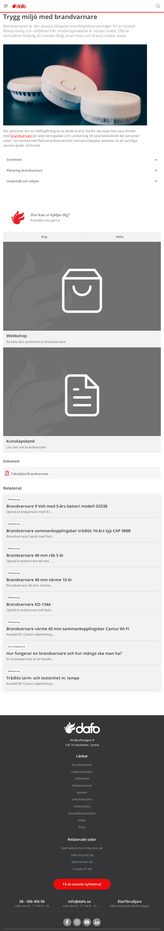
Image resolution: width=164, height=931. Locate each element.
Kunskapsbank (82, 765)
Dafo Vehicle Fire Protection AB (82, 848)
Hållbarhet (82, 778)
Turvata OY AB (82, 869)
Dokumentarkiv (82, 799)
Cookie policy (82, 806)
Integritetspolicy (82, 772)
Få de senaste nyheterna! (82, 884)
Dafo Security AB (82, 855)
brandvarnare (21, 136)
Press (82, 827)
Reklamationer (82, 785)
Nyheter (82, 792)
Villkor (82, 820)
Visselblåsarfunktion (82, 813)
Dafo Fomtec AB (82, 862)
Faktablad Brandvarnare (29, 474)
